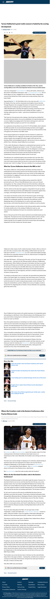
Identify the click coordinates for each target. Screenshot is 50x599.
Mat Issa (5, 421)
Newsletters (31, 584)
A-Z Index (4, 584)
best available (34, 466)
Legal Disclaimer (42, 587)
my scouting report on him (34, 92)
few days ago (8, 452)
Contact (19, 582)
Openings (30, 582)
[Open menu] (3, 2)
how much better (10, 471)
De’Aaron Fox (25, 343)
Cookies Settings (21, 589)
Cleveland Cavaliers (20, 452)
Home (5, 400)
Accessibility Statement (8, 589)
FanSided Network (43, 582)
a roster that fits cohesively (31, 511)
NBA (14, 101)
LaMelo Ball (42, 101)
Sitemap (19, 584)
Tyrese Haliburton (21, 90)
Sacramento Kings (20, 252)
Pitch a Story (41, 584)
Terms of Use (20, 587)
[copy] (12, 33)
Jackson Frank (6, 29)
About (4, 582)
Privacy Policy (6, 587)
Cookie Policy (32, 587)
